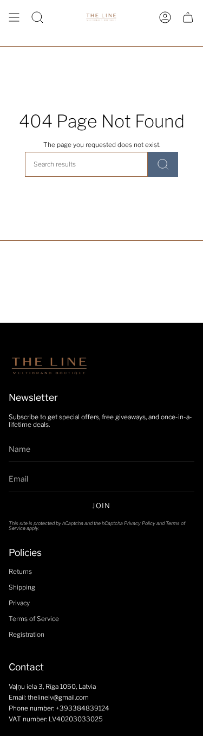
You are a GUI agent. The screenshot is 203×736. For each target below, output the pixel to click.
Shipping (22, 587)
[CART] (187, 17)
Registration (26, 634)
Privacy (19, 603)
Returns (20, 571)
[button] (37, 17)
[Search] (163, 164)
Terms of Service (34, 619)
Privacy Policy (139, 523)
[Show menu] (14, 17)
